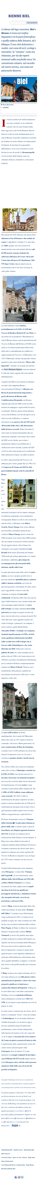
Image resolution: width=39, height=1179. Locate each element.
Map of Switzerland (7, 1161)
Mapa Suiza (31, 1157)
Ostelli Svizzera (18, 1150)
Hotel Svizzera (5, 1154)
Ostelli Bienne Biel (6, 1150)
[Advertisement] (17, 185)
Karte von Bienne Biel (18, 1165)
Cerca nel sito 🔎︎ (32, 22)
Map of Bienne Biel (9, 1169)
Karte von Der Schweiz (20, 1157)
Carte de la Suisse (6, 1157)
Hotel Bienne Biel (29, 1150)
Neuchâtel (6, 107)
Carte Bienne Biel (6, 1165)
